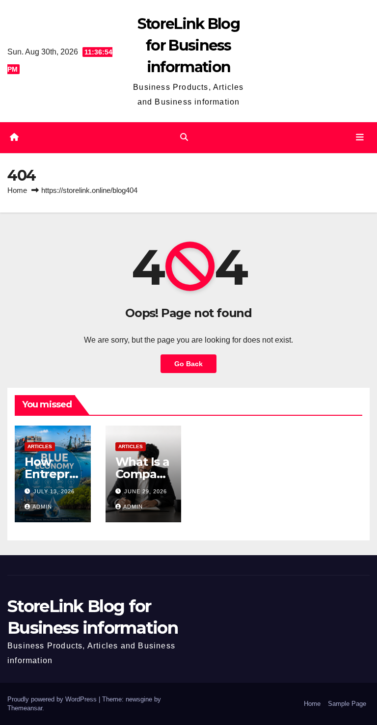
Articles (39, 446)
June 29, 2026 (145, 491)
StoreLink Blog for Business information (188, 45)
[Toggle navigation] (360, 137)
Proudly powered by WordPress (53, 699)
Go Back (188, 364)
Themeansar (24, 708)
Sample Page (347, 703)
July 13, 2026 (54, 491)
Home (17, 190)
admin (42, 507)
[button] (184, 137)
